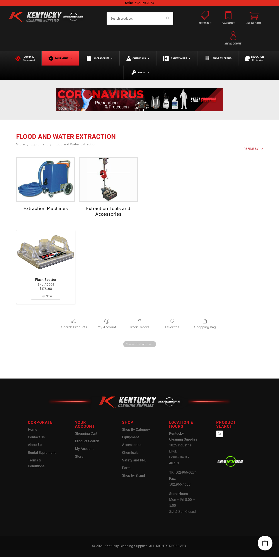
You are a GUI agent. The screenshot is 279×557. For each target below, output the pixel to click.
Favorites (172, 327)
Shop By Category (136, 429)
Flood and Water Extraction (75, 144)
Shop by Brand (222, 58)
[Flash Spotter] (45, 252)
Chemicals (139, 58)
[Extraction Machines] (45, 179)
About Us (35, 445)
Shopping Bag (205, 327)
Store (20, 144)
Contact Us (36, 437)
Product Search (87, 441)
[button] (265, 543)
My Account (107, 327)
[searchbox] (140, 18)
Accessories (101, 58)
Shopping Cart (86, 433)
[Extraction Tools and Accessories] (108, 179)
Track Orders (139, 327)
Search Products (74, 327)
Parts (142, 72)
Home (32, 429)
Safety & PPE (179, 58)
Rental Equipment (42, 453)
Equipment (61, 58)
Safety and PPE (134, 460)
